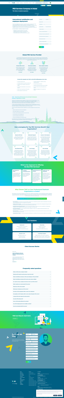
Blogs (21, 378)
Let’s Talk (20, 72)
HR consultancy (31, 378)
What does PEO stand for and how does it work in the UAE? (23, 274)
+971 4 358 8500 (41, 375)
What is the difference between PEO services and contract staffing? (24, 279)
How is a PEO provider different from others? (21, 301)
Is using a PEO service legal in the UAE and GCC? (21, 296)
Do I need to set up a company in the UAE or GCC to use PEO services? (25, 281)
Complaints (21, 384)
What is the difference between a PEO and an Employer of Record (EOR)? (25, 276)
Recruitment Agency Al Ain (32, 385)
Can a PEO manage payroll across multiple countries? (22, 303)
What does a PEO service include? (19, 286)
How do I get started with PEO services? (20, 306)
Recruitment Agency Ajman (32, 384)
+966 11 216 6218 (41, 389)
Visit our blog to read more (22, 316)
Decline (60, 395)
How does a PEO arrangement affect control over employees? (23, 291)
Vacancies (21, 376)
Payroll (30, 376)
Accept (55, 395)
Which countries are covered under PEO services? (21, 284)
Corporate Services (31, 377)
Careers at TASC (22, 377)
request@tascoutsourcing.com (41, 383)
